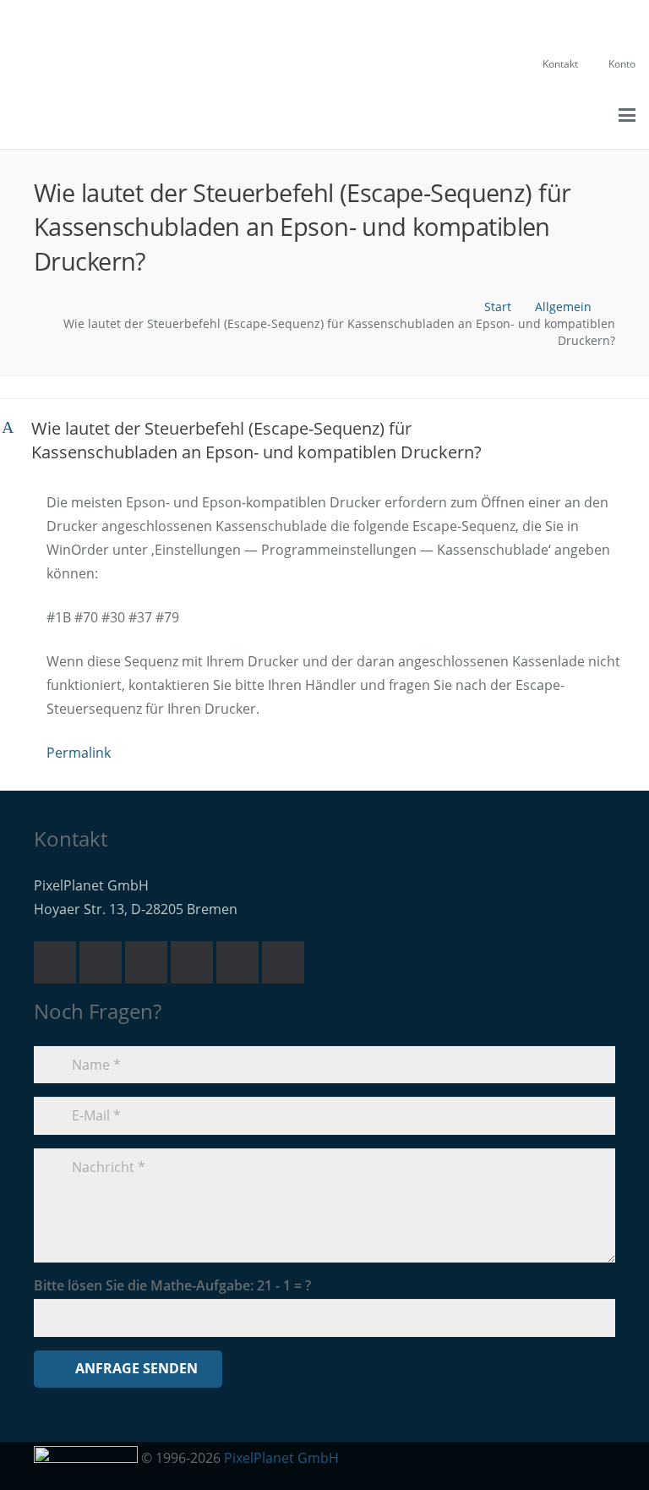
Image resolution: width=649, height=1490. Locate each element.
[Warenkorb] (574, 115)
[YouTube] (192, 962)
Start (497, 307)
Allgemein (563, 307)
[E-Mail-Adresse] (55, 962)
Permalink (78, 752)
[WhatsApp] (146, 962)
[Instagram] (283, 962)
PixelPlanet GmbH (281, 1458)
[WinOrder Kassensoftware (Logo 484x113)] (68, 115)
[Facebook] (237, 962)
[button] (544, 115)
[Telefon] (100, 962)
